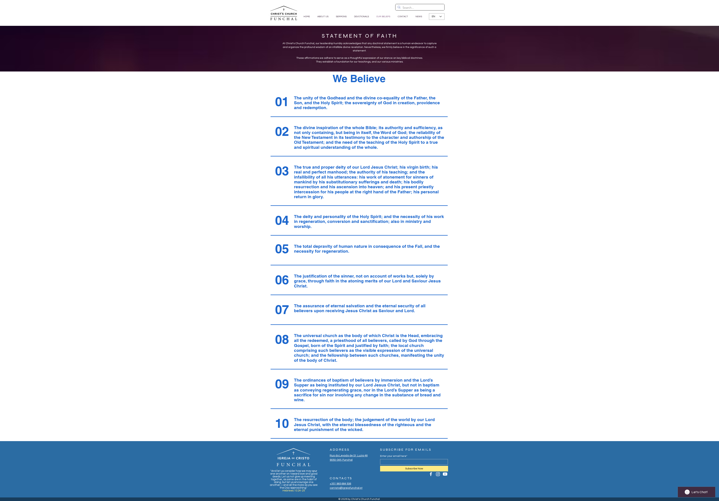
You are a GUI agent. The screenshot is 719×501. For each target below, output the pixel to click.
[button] (341, 17)
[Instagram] (438, 474)
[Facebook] (430, 474)
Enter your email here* (393, 456)
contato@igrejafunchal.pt (346, 488)
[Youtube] (445, 474)
